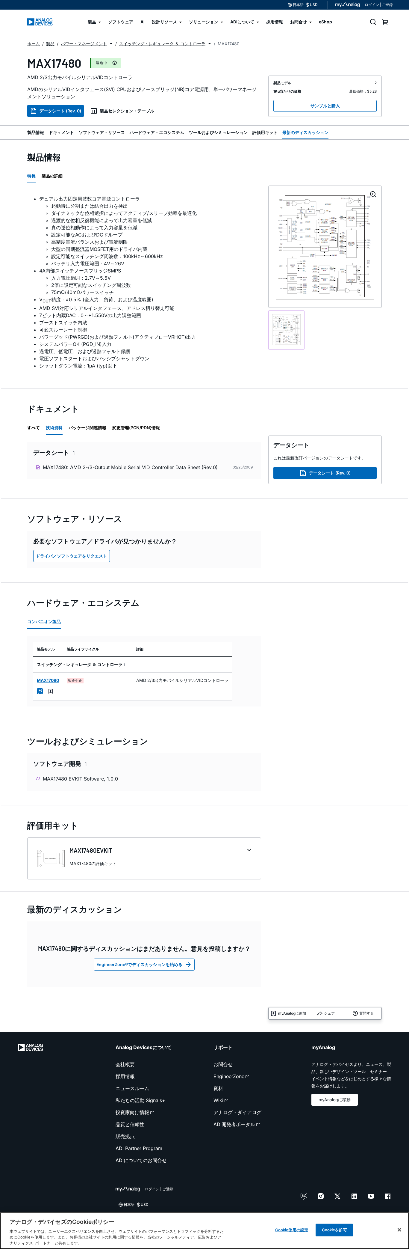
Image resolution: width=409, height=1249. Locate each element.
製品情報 (35, 132)
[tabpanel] (144, 282)
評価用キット (265, 132)
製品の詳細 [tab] (52, 175)
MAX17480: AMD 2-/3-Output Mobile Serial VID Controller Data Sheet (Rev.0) (130, 467)
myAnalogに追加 (292, 1013)
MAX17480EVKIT (90, 850)
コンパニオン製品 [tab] (44, 621)
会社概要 (125, 1064)
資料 (218, 1088)
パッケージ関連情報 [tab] (87, 427)
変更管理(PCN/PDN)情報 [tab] (136, 427)
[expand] (249, 850)
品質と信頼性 (130, 1124)
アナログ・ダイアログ (237, 1112)
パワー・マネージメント (84, 43)
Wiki (218, 1100)
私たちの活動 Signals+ (140, 1100)
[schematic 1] (286, 329)
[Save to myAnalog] (51, 691)
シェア (329, 1013)
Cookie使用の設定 (291, 1229)
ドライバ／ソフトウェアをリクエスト (71, 555)
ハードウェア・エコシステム (157, 132)
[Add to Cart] (40, 691)
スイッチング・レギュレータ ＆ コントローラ (162, 43)
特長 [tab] (31, 175)
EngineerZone (228, 1076)
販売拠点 (125, 1136)
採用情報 (125, 1076)
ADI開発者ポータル (234, 1124)
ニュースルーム (132, 1088)
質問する (366, 1013)
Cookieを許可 (334, 1229)
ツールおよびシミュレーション (218, 132)
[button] (111, 44)
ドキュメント (61, 132)
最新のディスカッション (305, 132)
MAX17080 (48, 680)
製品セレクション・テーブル (127, 110)
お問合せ (223, 1064)
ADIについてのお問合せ (141, 1160)
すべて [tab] (33, 427)
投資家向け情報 (132, 1112)
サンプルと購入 (325, 105)
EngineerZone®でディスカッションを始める (139, 964)
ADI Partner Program (139, 1148)
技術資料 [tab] (54, 427)
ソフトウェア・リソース (102, 132)
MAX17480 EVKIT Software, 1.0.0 (80, 779)
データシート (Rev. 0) (60, 110)
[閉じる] (399, 1229)
